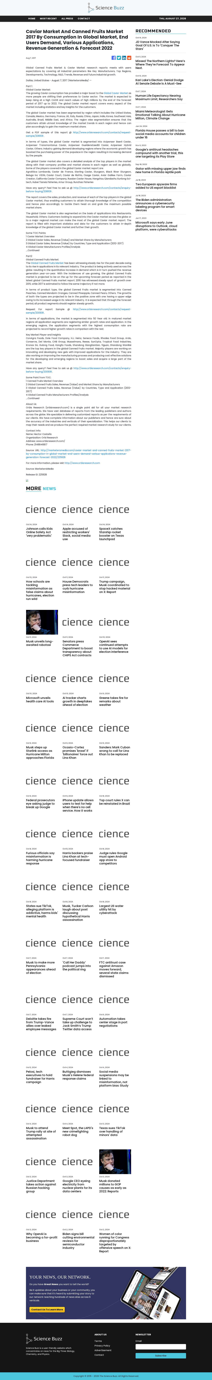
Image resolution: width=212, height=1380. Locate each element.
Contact (99, 1355)
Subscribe (160, 1355)
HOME (31, 18)
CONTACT (84, 18)
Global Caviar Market (116, 93)
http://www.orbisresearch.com (82, 463)
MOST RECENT (48, 18)
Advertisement (102, 1350)
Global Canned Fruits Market (47, 263)
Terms (98, 1341)
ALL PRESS (67, 18)
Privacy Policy (102, 1345)
